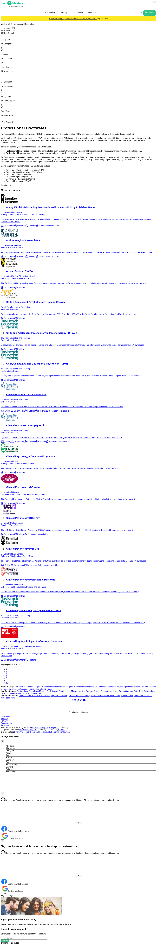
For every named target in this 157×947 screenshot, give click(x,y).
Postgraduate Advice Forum (113, 691)
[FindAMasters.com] (12, 6)
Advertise (5, 725)
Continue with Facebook (18, 831)
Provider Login (127, 696)
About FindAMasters (143, 696)
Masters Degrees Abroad (89, 691)
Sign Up (4, 896)
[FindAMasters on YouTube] (84, 700)
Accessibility (6, 723)
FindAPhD (18, 732)
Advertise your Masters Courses (33, 696)
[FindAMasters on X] (75, 700)
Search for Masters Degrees (29, 687)
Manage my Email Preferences (27, 693)
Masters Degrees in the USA (86, 687)
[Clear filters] (2, 35)
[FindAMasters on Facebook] (72, 700)
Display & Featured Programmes (61, 696)
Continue (5, 941)
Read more (6, 185)
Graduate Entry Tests (134, 691)
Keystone (55, 727)
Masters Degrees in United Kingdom (57, 687)
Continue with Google (15, 838)
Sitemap (4, 719)
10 (7, 683)
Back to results (8, 31)
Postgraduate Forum (48, 732)
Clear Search (8, 33)
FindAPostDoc (31, 732)
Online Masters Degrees (137, 687)
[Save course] (3, 207)
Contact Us (6, 716)
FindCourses (64, 732)
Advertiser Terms (8, 698)
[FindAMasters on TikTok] (78, 700)
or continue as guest (10, 943)
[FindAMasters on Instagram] (81, 700)
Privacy (4, 721)
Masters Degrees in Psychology (113, 687)
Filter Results (8, 28)
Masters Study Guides (48, 691)
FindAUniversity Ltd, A (41, 727)
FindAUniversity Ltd (27, 730)
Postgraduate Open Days (28, 691)
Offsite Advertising (101, 696)
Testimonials (114, 696)
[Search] (142, 12)
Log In (11, 896)
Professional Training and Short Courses (34, 689)
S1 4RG (61, 730)
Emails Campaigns (84, 696)
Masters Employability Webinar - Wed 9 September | (79, 19)
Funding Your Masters (68, 691)
